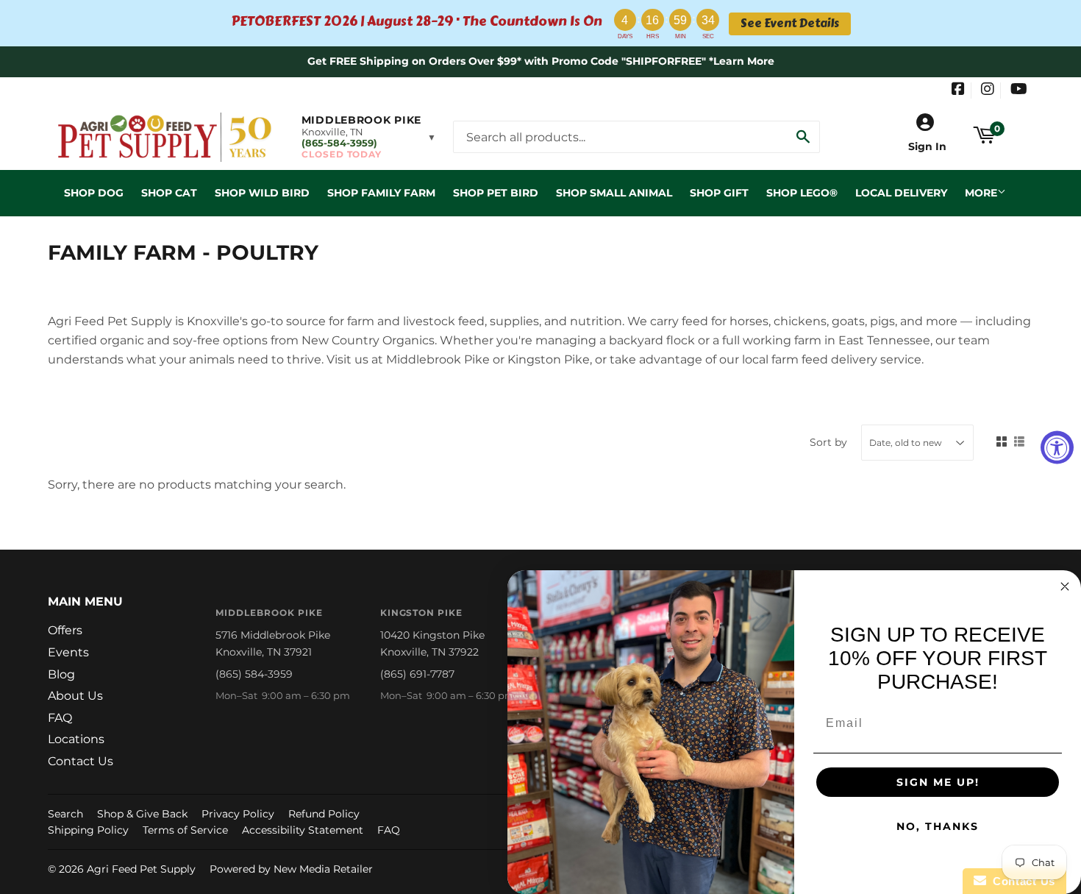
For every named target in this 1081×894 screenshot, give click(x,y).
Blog (61, 674)
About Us (75, 696)
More (981, 192)
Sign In (927, 146)
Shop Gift (719, 193)
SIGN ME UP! (938, 782)
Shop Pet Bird (495, 193)
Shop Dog (94, 193)
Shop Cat (169, 193)
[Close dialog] (1065, 586)
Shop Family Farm (381, 193)
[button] (369, 137)
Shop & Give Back (142, 814)
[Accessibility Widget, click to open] (1057, 447)
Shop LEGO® (802, 193)
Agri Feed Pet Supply (141, 869)
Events (68, 652)
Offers (65, 630)
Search (65, 814)
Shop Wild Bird (262, 193)
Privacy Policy (237, 814)
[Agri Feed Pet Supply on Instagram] (987, 90)
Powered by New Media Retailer (291, 869)
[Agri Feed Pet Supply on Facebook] (958, 90)
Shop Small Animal (614, 193)
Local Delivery (901, 193)
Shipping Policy (88, 830)
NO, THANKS (937, 826)
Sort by (828, 442)
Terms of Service (185, 830)
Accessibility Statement (302, 830)
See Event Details (790, 23)
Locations (76, 739)
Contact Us (80, 761)
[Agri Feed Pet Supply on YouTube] (1018, 90)
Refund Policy (324, 814)
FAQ (60, 718)
